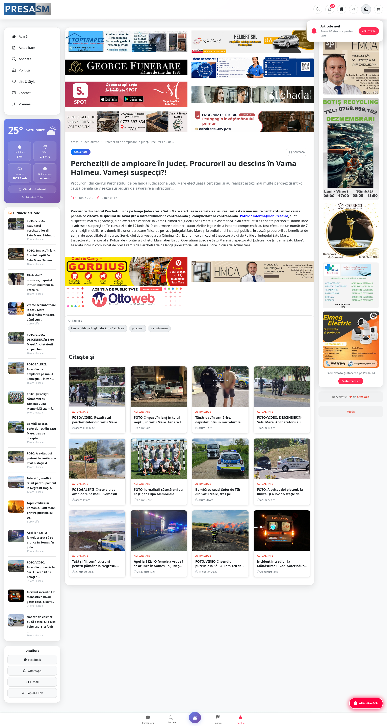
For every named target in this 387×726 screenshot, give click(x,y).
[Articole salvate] (341, 9)
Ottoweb (363, 397)
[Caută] (317, 9)
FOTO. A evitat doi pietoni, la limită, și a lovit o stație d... (41, 458)
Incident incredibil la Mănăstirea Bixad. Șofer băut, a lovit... (41, 597)
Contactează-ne (350, 381)
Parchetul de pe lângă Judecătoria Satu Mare (97, 328)
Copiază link (34, 693)
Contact (25, 93)
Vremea (25, 104)
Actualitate (27, 47)
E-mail (34, 682)
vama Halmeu (159, 328)
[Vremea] (353, 9)
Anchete (25, 59)
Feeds (351, 411)
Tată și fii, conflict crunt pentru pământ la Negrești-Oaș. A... (41, 483)
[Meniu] (378, 9)
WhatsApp (35, 671)
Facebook (34, 660)
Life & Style (27, 81)
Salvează (299, 152)
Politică (24, 70)
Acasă (23, 36)
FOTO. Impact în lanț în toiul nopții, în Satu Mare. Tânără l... (41, 255)
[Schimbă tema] (366, 9)
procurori (137, 328)
